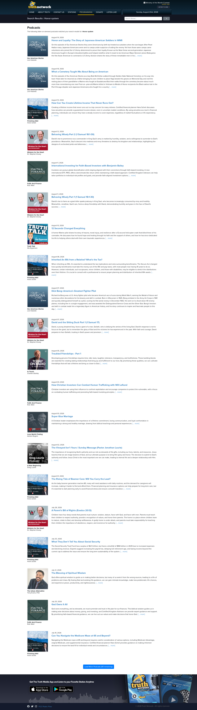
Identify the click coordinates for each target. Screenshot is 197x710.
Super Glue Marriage (62, 416)
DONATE (99, 12)
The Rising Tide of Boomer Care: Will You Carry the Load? (81, 479)
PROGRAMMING (86, 12)
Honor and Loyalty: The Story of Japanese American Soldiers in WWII (87, 40)
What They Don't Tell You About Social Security (76, 541)
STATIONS (72, 12)
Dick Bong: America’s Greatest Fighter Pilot (74, 291)
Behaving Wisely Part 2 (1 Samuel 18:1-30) (73, 134)
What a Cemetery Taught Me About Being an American (80, 71)
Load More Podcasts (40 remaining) (99, 667)
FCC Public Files (45, 706)
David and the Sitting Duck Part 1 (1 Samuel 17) (76, 322)
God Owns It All (59, 604)
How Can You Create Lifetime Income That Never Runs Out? (82, 103)
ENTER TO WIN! (163, 7)
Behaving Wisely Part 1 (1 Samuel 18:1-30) (73, 197)
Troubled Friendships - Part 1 (66, 353)
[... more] (138, 56)
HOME (31, 12)
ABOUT (44, 12)
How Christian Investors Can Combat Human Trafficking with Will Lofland (89, 385)
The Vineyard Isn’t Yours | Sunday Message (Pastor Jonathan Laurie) (87, 447)
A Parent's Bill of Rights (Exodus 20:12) (72, 510)
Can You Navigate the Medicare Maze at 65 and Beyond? (81, 635)
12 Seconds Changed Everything (68, 228)
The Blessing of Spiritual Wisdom (69, 573)
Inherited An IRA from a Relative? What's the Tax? (77, 259)
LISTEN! (112, 12)
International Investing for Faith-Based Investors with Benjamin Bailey (88, 165)
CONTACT (59, 12)
